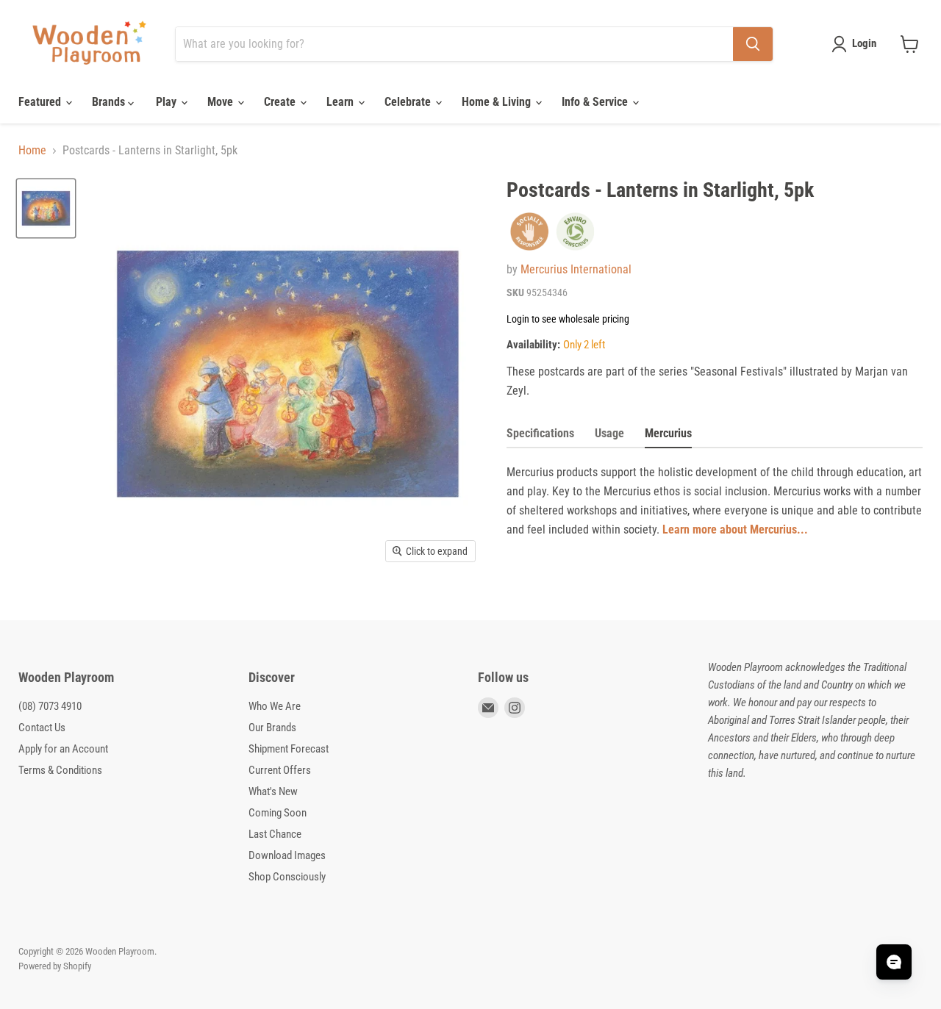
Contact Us (41, 727)
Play (167, 102)
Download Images (287, 855)
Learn (341, 102)
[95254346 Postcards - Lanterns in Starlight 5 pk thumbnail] (46, 208)
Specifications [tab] (540, 433)
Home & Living (498, 102)
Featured (41, 102)
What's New (273, 791)
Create (281, 102)
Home (32, 150)
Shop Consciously (287, 876)
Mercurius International (575, 269)
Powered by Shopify (54, 966)
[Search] (753, 44)
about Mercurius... (764, 529)
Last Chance (274, 834)
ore (709, 529)
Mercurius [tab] (668, 433)
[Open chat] (894, 962)
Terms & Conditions (60, 770)
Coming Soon (277, 812)
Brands (110, 102)
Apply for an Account (63, 748)
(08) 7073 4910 (50, 706)
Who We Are (274, 706)
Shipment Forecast (288, 748)
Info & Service (596, 102)
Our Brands (272, 727)
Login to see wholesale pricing (568, 319)
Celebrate (409, 102)
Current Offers (279, 770)
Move (221, 102)
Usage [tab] (609, 433)
